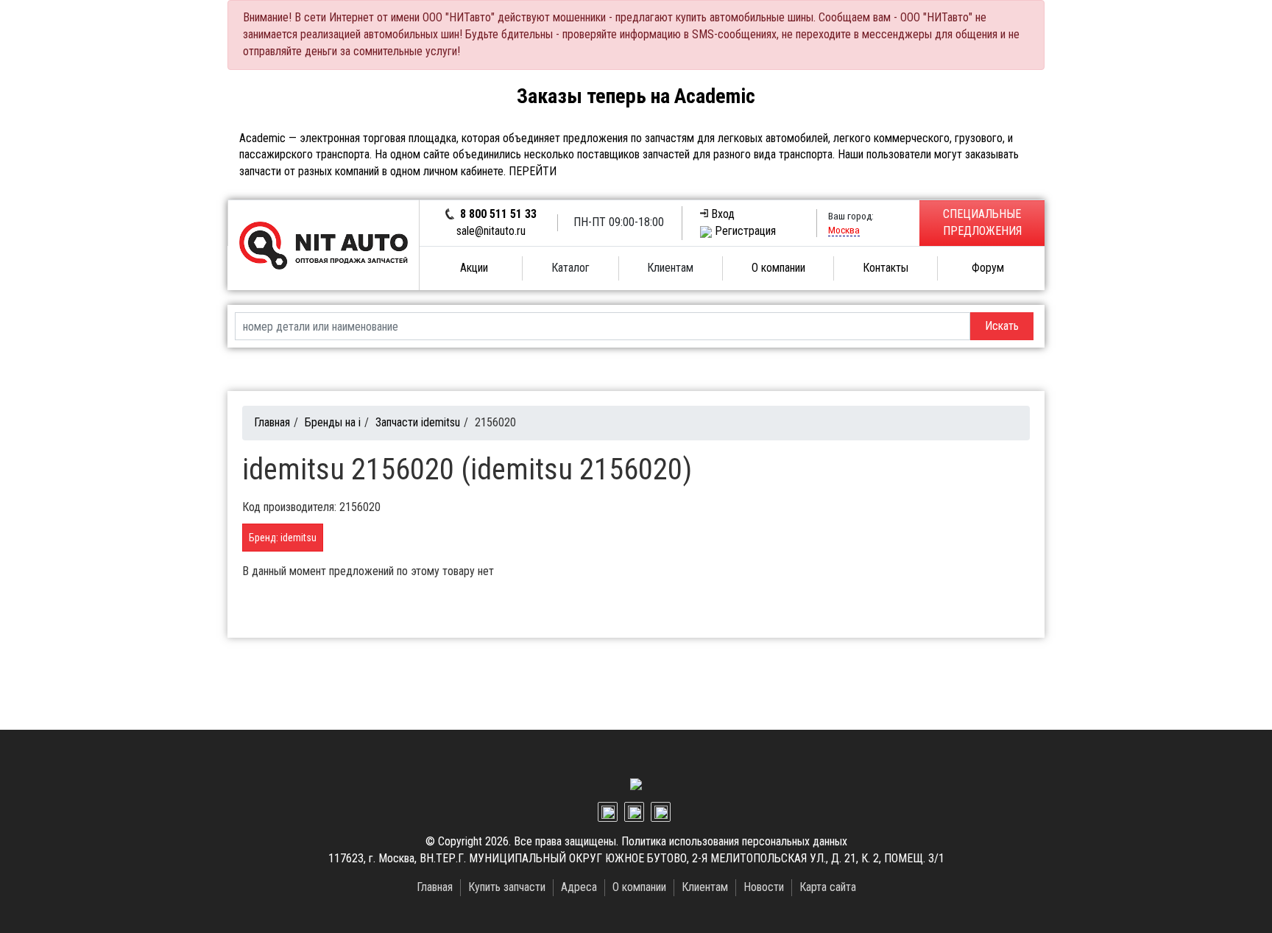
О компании (778, 268)
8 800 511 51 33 (498, 214)
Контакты (885, 268)
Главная (272, 422)
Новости (763, 887)
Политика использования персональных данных (734, 841)
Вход (723, 214)
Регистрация (745, 231)
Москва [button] (844, 230)
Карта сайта (827, 887)
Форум (988, 268)
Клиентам (705, 887)
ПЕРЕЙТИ (532, 171)
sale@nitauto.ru (491, 231)
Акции (474, 268)
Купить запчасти (506, 887)
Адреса (579, 887)
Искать (1002, 326)
